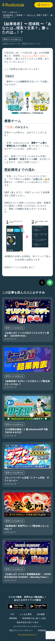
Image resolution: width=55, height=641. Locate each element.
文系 (9, 127)
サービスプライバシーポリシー (27, 626)
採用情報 (13, 618)
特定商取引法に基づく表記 (34, 618)
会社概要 (41, 614)
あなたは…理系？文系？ (34, 55)
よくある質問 (26, 614)
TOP (12, 614)
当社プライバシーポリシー (21, 630)
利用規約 (42, 630)
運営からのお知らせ (12, 39)
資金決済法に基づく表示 (27, 622)
